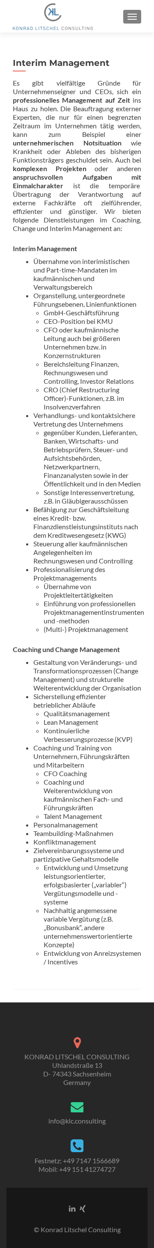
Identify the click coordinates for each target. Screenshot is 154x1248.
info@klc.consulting (77, 1121)
